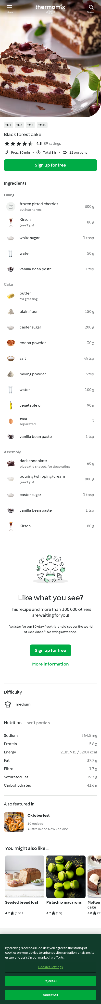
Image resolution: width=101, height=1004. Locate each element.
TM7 (8, 125)
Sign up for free (50, 165)
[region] (50, 969)
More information (50, 664)
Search (91, 12)
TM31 (42, 125)
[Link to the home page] (50, 9)
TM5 (30, 125)
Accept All (50, 995)
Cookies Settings (50, 967)
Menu (10, 12)
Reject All (50, 981)
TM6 (19, 125)
